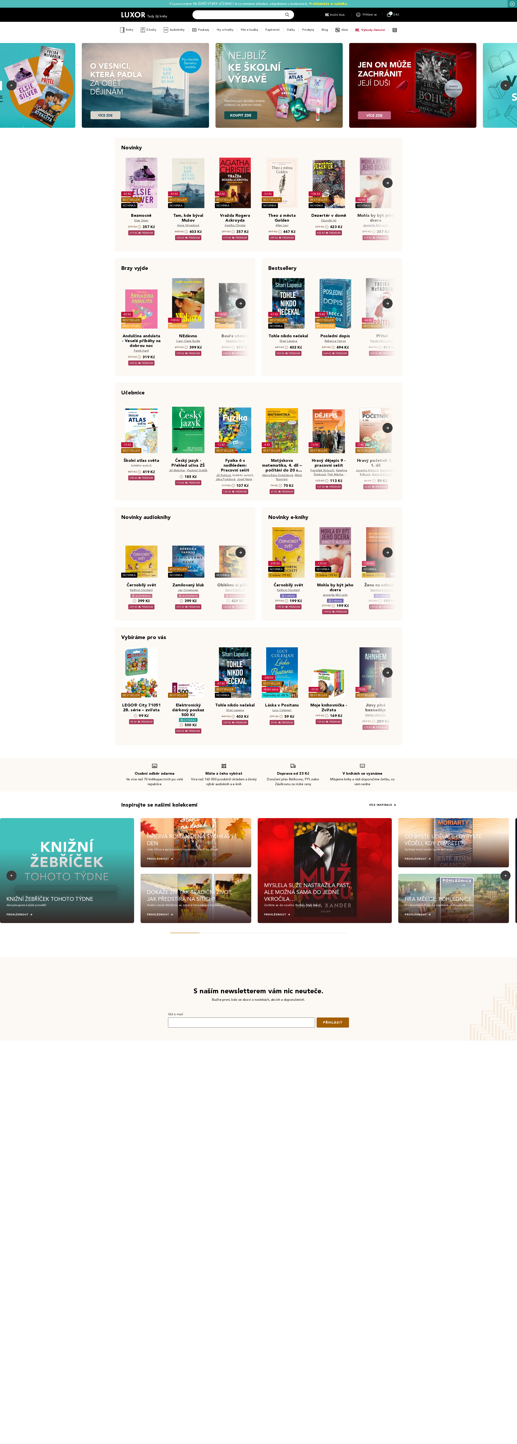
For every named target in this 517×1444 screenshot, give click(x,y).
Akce (344, 29)
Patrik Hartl (141, 350)
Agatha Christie (235, 225)
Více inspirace (380, 805)
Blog (325, 29)
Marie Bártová (381, 474)
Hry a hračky (225, 29)
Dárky (291, 29)
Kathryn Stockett (141, 590)
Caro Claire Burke (188, 341)
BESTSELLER (131, 199)
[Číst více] (145, 85)
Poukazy (203, 29)
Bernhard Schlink (382, 590)
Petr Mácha (335, 474)
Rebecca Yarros (335, 341)
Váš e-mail (175, 1014)
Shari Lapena (288, 341)
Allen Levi (281, 225)
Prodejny (308, 29)
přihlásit (333, 1022)
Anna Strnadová (188, 225)
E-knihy (151, 29)
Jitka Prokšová (225, 479)
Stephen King (235, 341)
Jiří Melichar (177, 470)
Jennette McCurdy (375, 225)
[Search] (287, 15)
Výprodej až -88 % (276, 695)
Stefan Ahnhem (375, 715)
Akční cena (270, 689)
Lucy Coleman (281, 710)
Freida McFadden (382, 341)
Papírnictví (273, 29)
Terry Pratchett (235, 590)
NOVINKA (129, 205)
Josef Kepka (245, 479)
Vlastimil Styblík (197, 470)
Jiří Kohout (223, 475)
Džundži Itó (329, 220)
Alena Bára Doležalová (277, 475)
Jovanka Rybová (367, 470)
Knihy (129, 29)
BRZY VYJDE (131, 326)
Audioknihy (177, 29)
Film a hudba (249, 29)
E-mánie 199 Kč (280, 575)
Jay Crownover (188, 590)
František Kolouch (322, 470)
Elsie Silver (141, 220)
